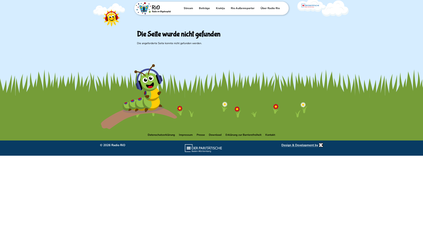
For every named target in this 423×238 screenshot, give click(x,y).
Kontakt (270, 135)
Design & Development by (299, 145)
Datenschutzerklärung (161, 135)
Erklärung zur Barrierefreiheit (243, 135)
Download (215, 135)
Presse (201, 135)
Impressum (186, 135)
